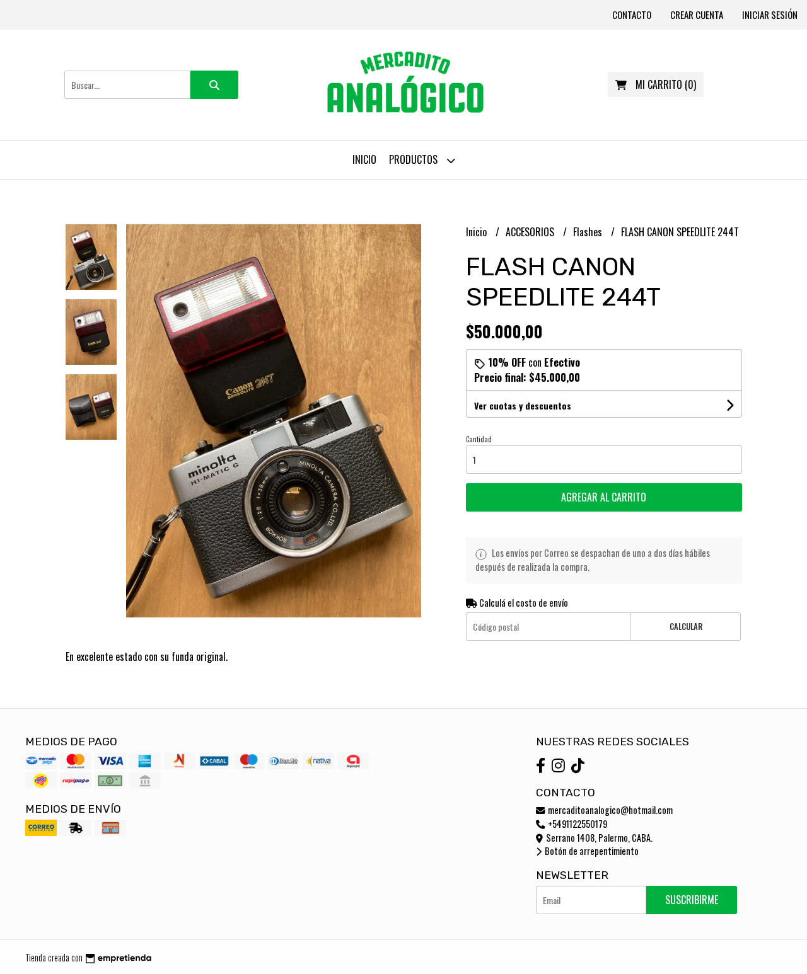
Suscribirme (691, 899)
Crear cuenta (696, 14)
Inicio (364, 159)
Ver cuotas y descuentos (522, 405)
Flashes (589, 231)
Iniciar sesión (770, 14)
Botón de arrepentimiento (591, 850)
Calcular (686, 627)
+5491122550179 (576, 823)
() (666, 84)
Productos (414, 159)
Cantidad (479, 439)
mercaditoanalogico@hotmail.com (609, 809)
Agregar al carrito (603, 497)
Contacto (631, 14)
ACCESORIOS (531, 231)
